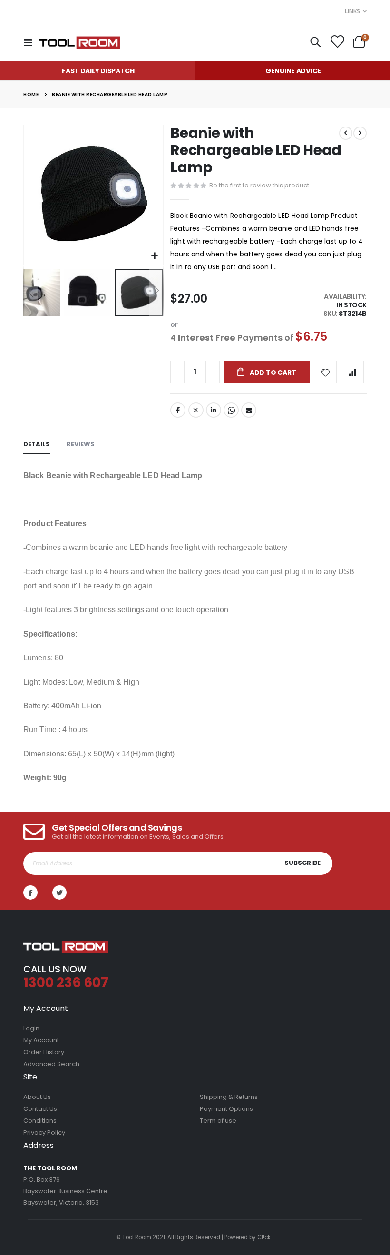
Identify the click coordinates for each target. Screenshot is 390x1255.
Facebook (177, 410)
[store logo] (79, 42)
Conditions (40, 1120)
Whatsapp (231, 410)
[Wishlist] (336, 42)
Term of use (218, 1120)
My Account (41, 1040)
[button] (154, 256)
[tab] (36, 444)
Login (31, 1028)
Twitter (196, 410)
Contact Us (40, 1108)
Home (31, 94)
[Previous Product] (345, 133)
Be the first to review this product (259, 185)
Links (352, 11)
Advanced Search (51, 1064)
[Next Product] (360, 133)
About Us (37, 1096)
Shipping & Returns (229, 1096)
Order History (43, 1052)
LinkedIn (213, 410)
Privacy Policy (44, 1132)
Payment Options (226, 1108)
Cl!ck (264, 1237)
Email (248, 410)
